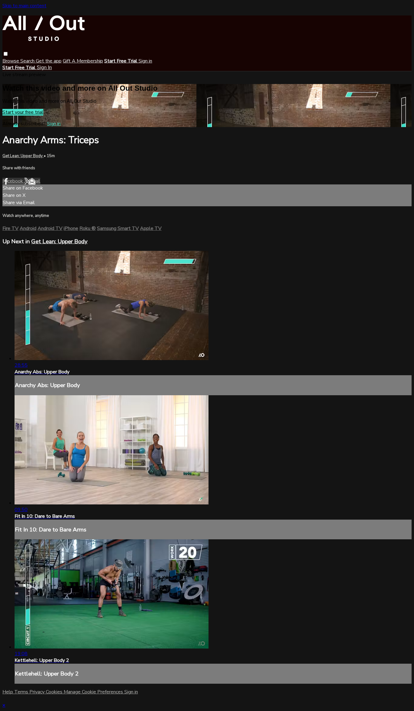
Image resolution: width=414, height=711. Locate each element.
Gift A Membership (83, 61)
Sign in (145, 61)
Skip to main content (24, 5)
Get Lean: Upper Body (23, 156)
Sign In (44, 67)
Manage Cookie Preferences (94, 692)
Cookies (55, 692)
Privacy (37, 692)
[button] (6, 54)
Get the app (49, 61)
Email (34, 181)
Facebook (13, 181)
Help (8, 692)
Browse (11, 61)
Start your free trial (22, 112)
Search (28, 61)
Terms (21, 692)
